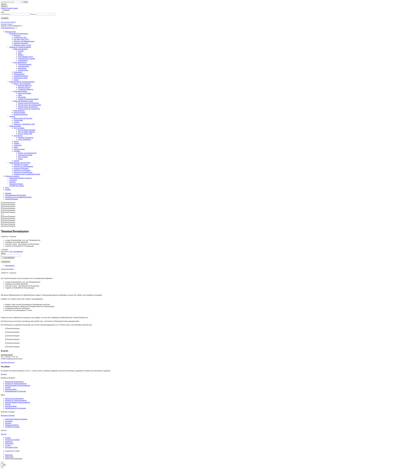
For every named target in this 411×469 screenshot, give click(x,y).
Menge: (3, 253)
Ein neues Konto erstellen (8, 22)
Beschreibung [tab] (9, 265)
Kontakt (8, 438)
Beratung (8, 423)
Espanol (15, 8)
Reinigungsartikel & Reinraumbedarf (17, 385)
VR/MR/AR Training (12, 427)
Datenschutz (9, 443)
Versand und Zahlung (12, 440)
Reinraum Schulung (12, 425)
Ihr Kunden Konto (11, 447)
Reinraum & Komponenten (14, 382)
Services (4, 434)
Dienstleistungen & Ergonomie (15, 391)
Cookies (8, 445)
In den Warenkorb (8, 258)
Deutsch (4, 6)
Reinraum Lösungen (8, 415)
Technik (8, 387)
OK (3, 465)
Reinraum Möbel (11, 389)
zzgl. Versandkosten (16, 251)
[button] (8, 362)
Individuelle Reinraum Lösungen (16, 419)
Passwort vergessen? (7, 24)
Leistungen (9, 421)
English (9, 8)
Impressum (9, 441)
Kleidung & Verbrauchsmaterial (16, 383)
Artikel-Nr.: (5, 236)
